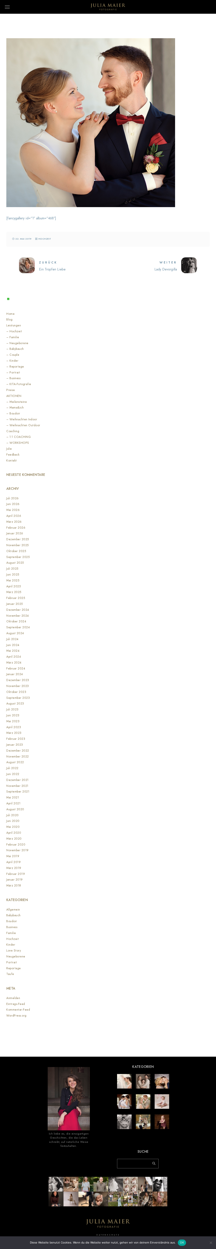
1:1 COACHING (20, 437)
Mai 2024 (12, 651)
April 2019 (13, 862)
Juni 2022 (12, 774)
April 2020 (13, 833)
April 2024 (13, 657)
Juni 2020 (13, 821)
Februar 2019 (15, 874)
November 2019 (17, 850)
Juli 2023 (12, 709)
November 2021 (17, 786)
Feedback (12, 455)
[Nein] (211, 1243)
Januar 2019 (14, 880)
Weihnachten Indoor (23, 419)
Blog (9, 320)
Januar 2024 (14, 674)
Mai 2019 (12, 856)
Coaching (12, 431)
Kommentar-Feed (18, 1010)
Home (10, 314)
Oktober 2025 (16, 551)
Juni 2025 (12, 575)
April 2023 (13, 727)
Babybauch (16, 349)
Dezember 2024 (17, 610)
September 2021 (17, 792)
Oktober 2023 (16, 692)
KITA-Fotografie (20, 384)
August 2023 (15, 704)
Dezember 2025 (17, 539)
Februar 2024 (15, 669)
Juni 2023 (12, 715)
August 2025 (15, 563)
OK (182, 1242)
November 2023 (17, 686)
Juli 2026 (12, 498)
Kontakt (11, 461)
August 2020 (15, 809)
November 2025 (17, 545)
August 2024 (15, 633)
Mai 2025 (12, 580)
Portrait (14, 373)
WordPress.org (16, 1016)
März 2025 (14, 592)
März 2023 (14, 733)
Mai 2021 (12, 798)
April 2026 (13, 516)
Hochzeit (44, 238)
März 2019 (13, 868)
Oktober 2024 (16, 621)
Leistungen (13, 325)
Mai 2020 (13, 827)
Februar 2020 (15, 845)
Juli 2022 (12, 768)
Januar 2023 (14, 745)
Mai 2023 (12, 721)
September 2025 (18, 557)
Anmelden (13, 998)
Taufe (10, 974)
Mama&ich (16, 408)
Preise (10, 390)
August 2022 (15, 762)
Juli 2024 (12, 639)
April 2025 (13, 586)
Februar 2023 (15, 739)
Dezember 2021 (17, 780)
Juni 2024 (12, 645)
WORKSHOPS (19, 443)
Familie (14, 337)
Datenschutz (108, 1235)
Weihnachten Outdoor (24, 425)
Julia (9, 449)
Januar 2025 (14, 604)
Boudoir (14, 413)
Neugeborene (18, 343)
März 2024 (14, 663)
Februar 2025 (15, 598)
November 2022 (17, 757)
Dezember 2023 (17, 680)
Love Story (13, 951)
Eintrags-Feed (15, 1004)
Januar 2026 (14, 533)
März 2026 (14, 522)
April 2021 (13, 803)
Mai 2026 (13, 510)
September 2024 (18, 627)
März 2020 (14, 839)
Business (14, 378)
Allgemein (13, 910)
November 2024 (17, 616)
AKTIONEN (13, 396)
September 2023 (18, 698)
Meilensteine (18, 402)
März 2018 (13, 886)
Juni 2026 (13, 504)
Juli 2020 (12, 815)
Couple (14, 355)
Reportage (16, 367)
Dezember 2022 (17, 751)
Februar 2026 (15, 528)
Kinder (13, 361)
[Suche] (152, 1162)
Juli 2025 (12, 569)
